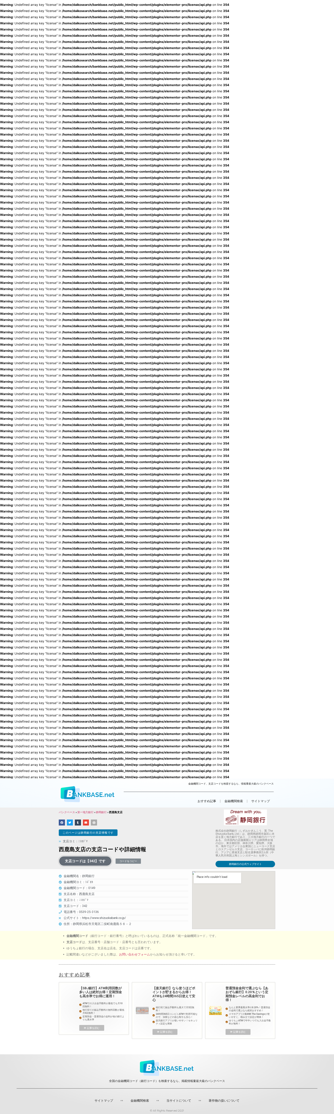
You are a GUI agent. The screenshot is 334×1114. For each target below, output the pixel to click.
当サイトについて (178, 1100)
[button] (88, 832)
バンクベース (67, 812)
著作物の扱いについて (224, 1100)
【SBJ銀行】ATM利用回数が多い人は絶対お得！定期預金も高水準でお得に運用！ (100, 992)
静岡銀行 (101, 812)
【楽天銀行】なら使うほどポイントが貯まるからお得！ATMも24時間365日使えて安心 (174, 994)
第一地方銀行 (85, 812)
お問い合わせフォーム (134, 954)
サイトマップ (260, 801)
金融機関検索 (139, 1100)
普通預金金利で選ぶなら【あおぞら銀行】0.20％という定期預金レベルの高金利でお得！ (247, 994)
